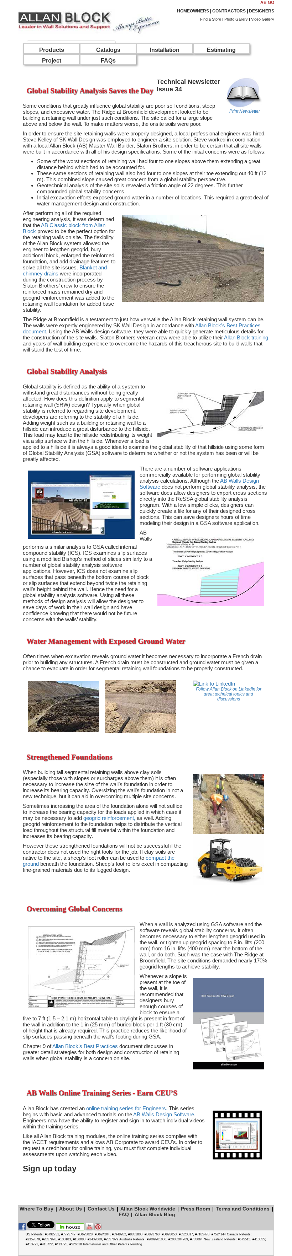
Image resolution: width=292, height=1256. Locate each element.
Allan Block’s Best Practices (85, 1046)
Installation (164, 50)
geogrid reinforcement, (109, 818)
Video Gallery (262, 19)
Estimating (221, 50)
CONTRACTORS (229, 11)
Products (51, 50)
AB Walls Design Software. (164, 1114)
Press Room (195, 1209)
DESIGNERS (261, 11)
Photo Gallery (236, 19)
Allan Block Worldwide (147, 1209)
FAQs (108, 61)
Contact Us (101, 1209)
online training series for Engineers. (126, 1108)
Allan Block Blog (155, 1214)
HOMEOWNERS (193, 11)
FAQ (124, 1214)
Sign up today (50, 1168)
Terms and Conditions (243, 1209)
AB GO (267, 2)
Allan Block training (246, 337)
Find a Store (210, 19)
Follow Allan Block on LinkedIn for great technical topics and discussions (228, 694)
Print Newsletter (244, 111)
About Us (70, 1209)
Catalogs (108, 50)
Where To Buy (36, 1209)
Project (51, 61)
